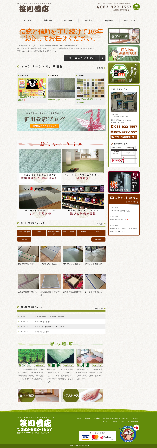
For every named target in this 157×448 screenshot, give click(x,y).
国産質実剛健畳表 (53, 233)
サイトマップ (104, 421)
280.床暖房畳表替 (26, 264)
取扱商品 (109, 20)
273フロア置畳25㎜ (94, 292)
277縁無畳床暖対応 (93, 264)
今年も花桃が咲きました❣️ (119, 219)
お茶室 (98, 232)
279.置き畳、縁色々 (49, 264)
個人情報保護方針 (133, 421)
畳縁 (39, 232)
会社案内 (68, 20)
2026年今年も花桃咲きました (120, 211)
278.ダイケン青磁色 (71, 264)
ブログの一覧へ (131, 202)
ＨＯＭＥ (27, 20)
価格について (130, 20)
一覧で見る (99, 68)
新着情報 (48, 20)
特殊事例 (98, 239)
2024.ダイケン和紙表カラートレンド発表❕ (50, 327)
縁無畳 (83, 232)
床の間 (24, 239)
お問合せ (136, 418)
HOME (79, 418)
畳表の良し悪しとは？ (57, 100)
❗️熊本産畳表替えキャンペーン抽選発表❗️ (50, 316)
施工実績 (89, 20)
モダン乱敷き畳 (24, 232)
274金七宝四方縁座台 (72, 292)
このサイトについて (118, 421)
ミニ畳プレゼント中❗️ (43, 332)
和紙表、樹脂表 (68, 232)
